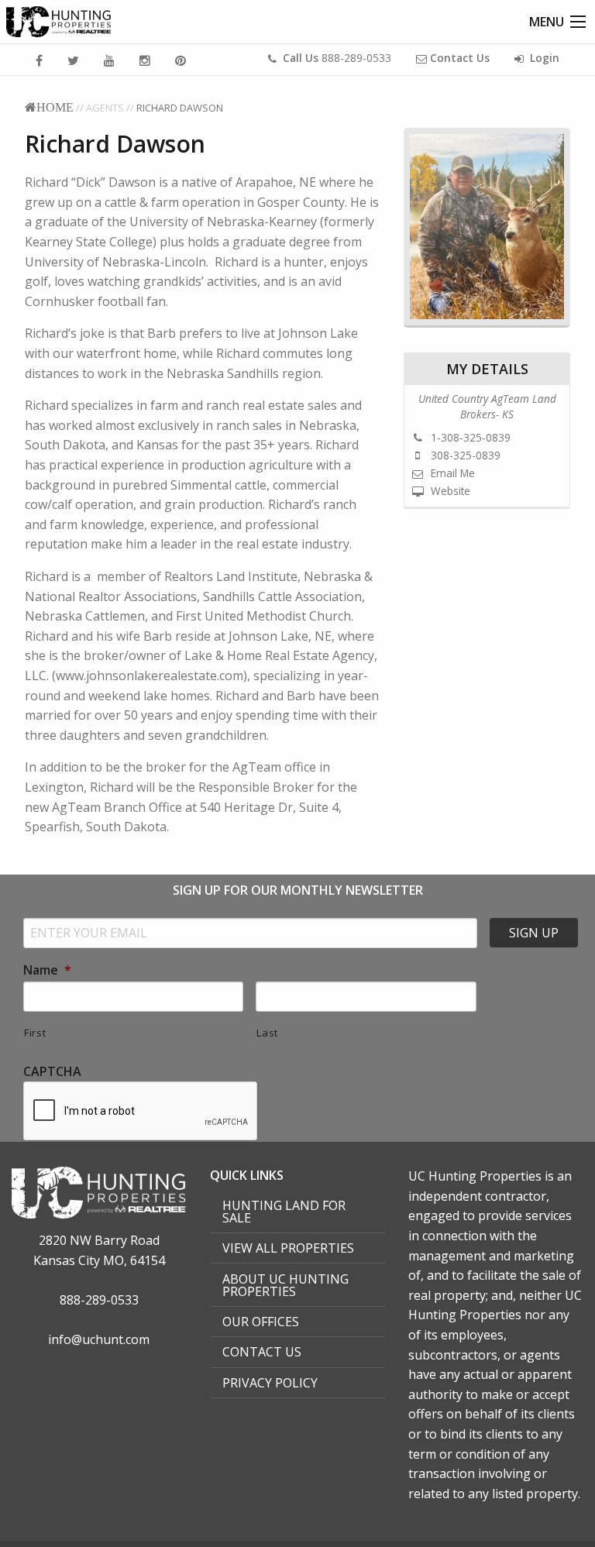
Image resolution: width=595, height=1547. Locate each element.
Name (47, 970)
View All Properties (288, 1248)
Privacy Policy (270, 1382)
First (35, 1033)
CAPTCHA (52, 1072)
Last (267, 1033)
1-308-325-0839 (469, 437)
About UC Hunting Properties (285, 1285)
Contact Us (261, 1351)
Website (449, 490)
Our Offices (260, 1321)
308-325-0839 (464, 455)
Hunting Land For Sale (284, 1211)
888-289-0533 (337, 57)
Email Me (451, 473)
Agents (105, 108)
